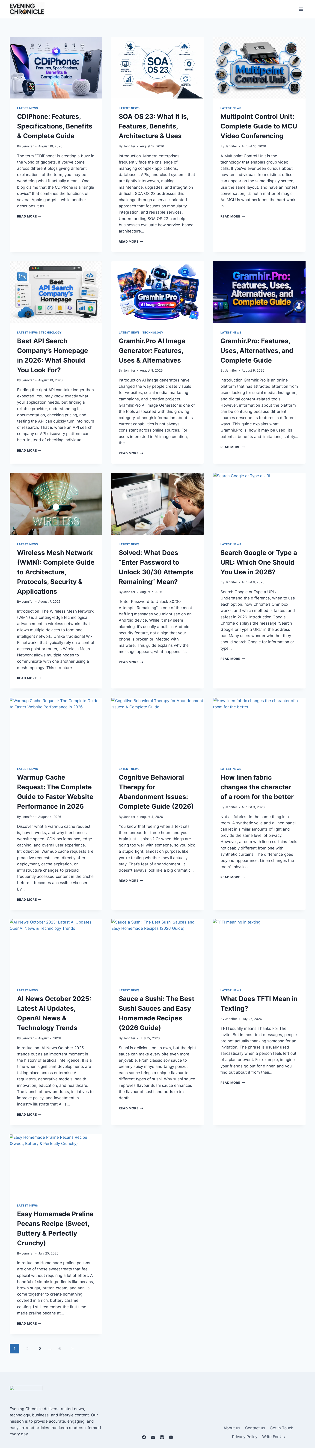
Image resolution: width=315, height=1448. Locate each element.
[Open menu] (301, 9)
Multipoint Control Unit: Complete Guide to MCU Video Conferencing (258, 126)
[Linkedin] (171, 1437)
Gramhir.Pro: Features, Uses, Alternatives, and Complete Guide (256, 350)
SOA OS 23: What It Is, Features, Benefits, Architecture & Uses (153, 126)
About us (231, 1428)
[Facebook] (144, 1437)
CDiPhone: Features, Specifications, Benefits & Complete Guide (54, 126)
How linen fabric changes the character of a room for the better (257, 787)
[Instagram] (162, 1437)
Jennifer (28, 146)
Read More (29, 216)
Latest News (27, 108)
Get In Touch (281, 1428)
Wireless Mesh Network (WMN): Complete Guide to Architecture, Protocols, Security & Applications (56, 572)
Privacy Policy (244, 1436)
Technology (51, 332)
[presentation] (56, 67)
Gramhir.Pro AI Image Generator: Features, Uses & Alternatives (152, 350)
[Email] (153, 1437)
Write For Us (273, 1436)
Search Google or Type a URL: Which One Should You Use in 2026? (258, 562)
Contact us (255, 1428)
